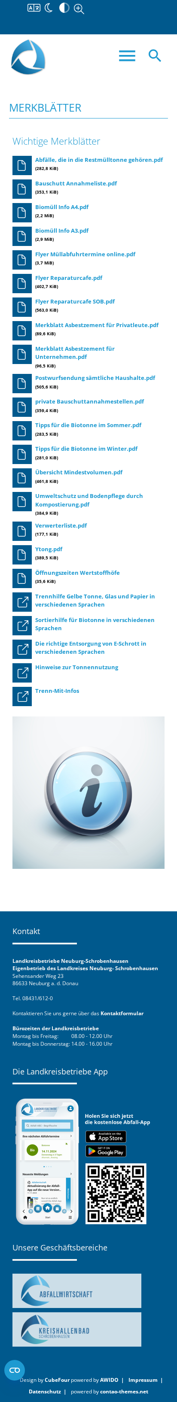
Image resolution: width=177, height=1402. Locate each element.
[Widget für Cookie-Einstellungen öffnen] (14, 1370)
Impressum (143, 1379)
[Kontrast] (64, 7)
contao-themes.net (124, 1391)
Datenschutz (45, 1391)
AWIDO (109, 1379)
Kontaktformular (122, 1013)
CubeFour (57, 1379)
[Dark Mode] (48, 7)
